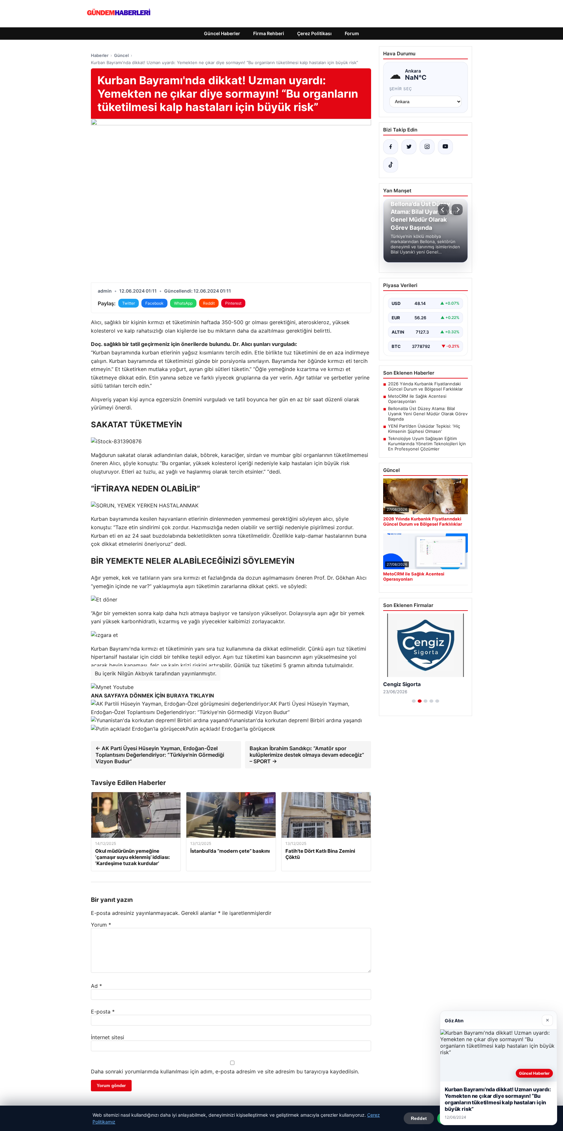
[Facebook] (390, 146)
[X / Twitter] (408, 146)
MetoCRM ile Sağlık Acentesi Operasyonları (417, 398)
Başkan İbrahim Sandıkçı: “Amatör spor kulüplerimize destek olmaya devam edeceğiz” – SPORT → (307, 755)
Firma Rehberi (268, 33)
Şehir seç (400, 88)
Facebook (154, 303)
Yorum (101, 924)
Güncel (121, 55)
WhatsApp (183, 303)
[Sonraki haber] (457, 209)
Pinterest (233, 303)
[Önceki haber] (443, 209)
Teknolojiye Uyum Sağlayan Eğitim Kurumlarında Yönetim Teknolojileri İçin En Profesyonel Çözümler (427, 443)
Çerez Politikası (314, 33)
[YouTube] (445, 146)
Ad (96, 986)
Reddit (209, 303)
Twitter (128, 303)
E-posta (103, 1011)
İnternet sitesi (107, 1037)
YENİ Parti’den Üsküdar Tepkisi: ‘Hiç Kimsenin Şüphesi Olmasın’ (424, 428)
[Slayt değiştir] (414, 701)
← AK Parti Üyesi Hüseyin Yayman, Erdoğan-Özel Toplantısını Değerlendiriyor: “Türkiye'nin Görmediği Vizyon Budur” (159, 755)
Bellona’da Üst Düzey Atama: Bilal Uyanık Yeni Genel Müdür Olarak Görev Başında (428, 413)
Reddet (419, 1118)
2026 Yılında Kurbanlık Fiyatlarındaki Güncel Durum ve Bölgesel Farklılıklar (425, 386)
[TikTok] (390, 165)
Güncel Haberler (222, 33)
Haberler (99, 55)
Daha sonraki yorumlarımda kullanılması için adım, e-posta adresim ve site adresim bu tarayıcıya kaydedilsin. (225, 1071)
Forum (352, 33)
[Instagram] (427, 146)
